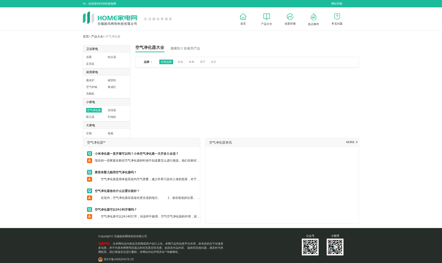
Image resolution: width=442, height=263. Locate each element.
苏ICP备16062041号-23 (119, 259)
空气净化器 (112, 36)
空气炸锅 (91, 87)
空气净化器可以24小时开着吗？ (116, 209)
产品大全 (97, 36)
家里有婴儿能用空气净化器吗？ (116, 172)
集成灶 (112, 87)
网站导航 (336, 3)
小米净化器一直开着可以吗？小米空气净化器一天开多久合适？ (137, 153)
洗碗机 (90, 93)
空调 (89, 133)
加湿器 (112, 110)
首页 (86, 36)
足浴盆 (90, 63)
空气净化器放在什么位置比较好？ (117, 191)
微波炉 (90, 80)
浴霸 (89, 57)
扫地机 (112, 116)
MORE (352, 142)
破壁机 (112, 80)
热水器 (112, 57)
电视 (110, 133)
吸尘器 (90, 116)
